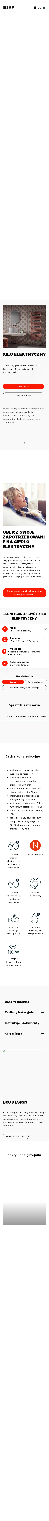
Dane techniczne (17, 1002)
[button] (39, 7)
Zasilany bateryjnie (19, 1012)
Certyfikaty (13, 1033)
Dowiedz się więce (15, 1136)
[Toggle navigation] (44, 7)
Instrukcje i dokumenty (22, 1023)
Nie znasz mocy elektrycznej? (24, 687)
